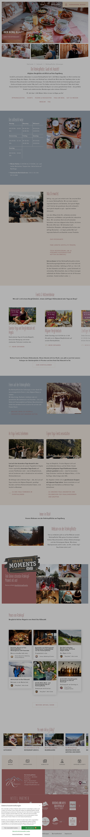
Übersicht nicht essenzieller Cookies (21, 831)
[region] (21, 816)
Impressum (27, 834)
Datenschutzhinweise (17, 834)
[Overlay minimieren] (39, 805)
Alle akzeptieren (29, 828)
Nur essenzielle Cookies (11, 828)
